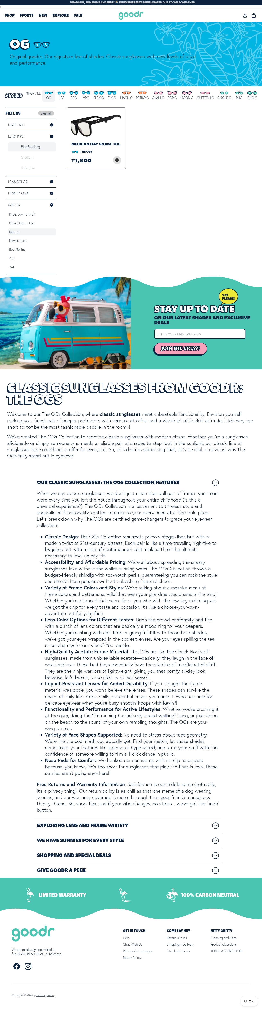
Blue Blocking (30, 147)
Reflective (28, 168)
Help (126, 938)
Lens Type (16, 136)
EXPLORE (61, 15)
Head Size (16, 125)
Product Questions (224, 944)
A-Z (11, 258)
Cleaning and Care (223, 938)
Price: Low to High (22, 214)
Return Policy (132, 958)
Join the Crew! (180, 348)
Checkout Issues (178, 951)
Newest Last (18, 240)
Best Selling (17, 249)
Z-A (11, 267)
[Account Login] (245, 15)
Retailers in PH (177, 938)
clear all (46, 113)
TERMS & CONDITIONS (227, 951)
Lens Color (23, 182)
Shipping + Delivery (180, 944)
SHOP (10, 15)
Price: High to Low (22, 223)
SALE (78, 15)
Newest (14, 232)
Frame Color (24, 193)
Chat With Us (132, 944)
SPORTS (26, 15)
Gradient (27, 157)
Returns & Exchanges (137, 951)
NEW (43, 15)
